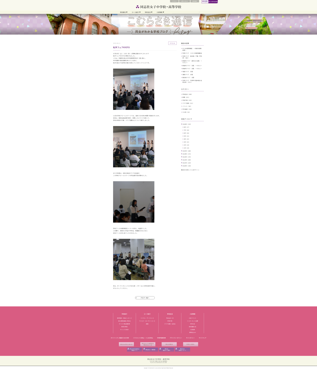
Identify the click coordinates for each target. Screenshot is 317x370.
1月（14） (187, 148)
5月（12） (187, 136)
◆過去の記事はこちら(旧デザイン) (190, 170)
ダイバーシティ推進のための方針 (120, 338)
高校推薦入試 (192, 326)
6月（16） (187, 133)
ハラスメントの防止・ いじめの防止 (143, 338)
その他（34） (186, 112)
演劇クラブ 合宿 (187, 74)
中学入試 (192, 324)
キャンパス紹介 (124, 329)
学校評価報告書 (161, 338)
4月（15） (187, 139)
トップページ (116, 15)
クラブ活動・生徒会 (169, 324)
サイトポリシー (190, 338)
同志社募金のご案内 (166, 349)
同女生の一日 (170, 318)
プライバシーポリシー (176, 338)
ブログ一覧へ (145, 298)
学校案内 (123, 12)
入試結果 (192, 329)
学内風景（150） (187, 109)
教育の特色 (124, 326)
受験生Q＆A (192, 332)
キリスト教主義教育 (124, 324)
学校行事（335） (187, 100)
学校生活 (148, 12)
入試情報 (159, 12)
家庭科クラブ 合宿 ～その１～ (192, 68)
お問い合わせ (184, 1)
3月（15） (187, 142)
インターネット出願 (192, 321)
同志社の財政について (182, 349)
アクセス (174, 1)
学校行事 (169, 321)
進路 (147, 324)
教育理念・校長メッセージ (124, 318)
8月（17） (187, 127)
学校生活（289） (187, 94)
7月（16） (187, 130)
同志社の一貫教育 (150, 349)
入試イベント (192, 318)
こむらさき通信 (125, 15)
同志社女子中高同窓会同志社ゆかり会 (148, 344)
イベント (133, 15)
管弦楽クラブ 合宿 (188, 77)
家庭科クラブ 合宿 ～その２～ (192, 65)
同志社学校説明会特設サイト (134, 349)
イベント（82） (187, 106)
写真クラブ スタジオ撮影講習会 (192, 53)
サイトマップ (202, 338)
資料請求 (195, 1)
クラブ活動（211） (188, 103)
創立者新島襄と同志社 (124, 321)
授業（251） (186, 97)
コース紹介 (135, 12)
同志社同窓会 (169, 344)
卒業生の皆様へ (190, 344)
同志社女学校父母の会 (126, 344)
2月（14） (187, 145)
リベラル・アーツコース (147, 318)
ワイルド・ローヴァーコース (147, 321)
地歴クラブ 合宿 (187, 71)
